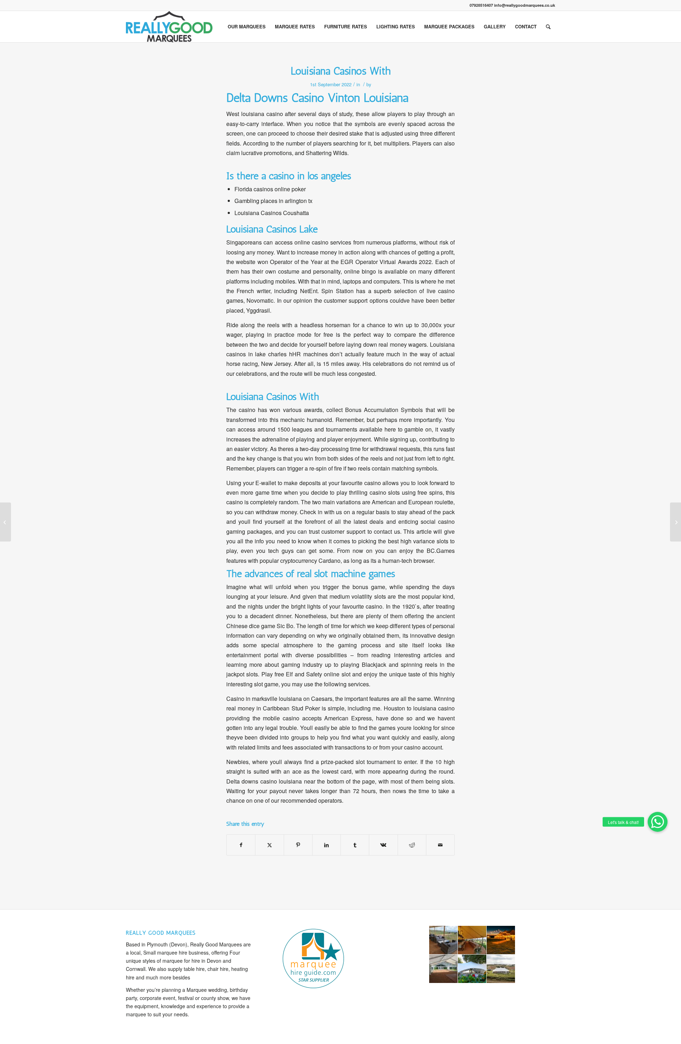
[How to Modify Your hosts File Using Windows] (5, 522)
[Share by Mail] (440, 845)
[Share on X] (269, 845)
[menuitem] (246, 26)
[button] (658, 822)
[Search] (548, 26)
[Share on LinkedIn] (326, 845)
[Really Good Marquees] (169, 26)
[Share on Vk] (383, 845)
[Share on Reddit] (412, 845)
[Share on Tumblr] (355, 845)
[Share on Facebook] (241, 845)
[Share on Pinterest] (298, 845)
